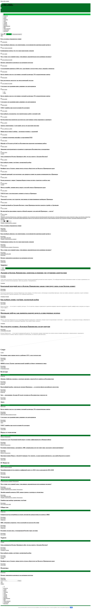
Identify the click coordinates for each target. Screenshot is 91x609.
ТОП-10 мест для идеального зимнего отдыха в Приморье (19, 193)
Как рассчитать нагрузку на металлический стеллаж (17, 80)
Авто (4, 21)
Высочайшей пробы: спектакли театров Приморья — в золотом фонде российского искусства (30, 387)
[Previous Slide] (2, 268)
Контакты (5, 31)
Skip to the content (5, 1)
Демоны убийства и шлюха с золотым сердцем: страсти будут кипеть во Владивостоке (27, 379)
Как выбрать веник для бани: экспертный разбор (16, 162)
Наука (4, 18)
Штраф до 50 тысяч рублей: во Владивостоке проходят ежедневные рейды (24, 143)
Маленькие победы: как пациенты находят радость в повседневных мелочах (30, 313)
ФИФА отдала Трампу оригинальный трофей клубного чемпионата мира (23, 363)
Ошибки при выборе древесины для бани (13, 500)
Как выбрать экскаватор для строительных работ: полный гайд (21, 113)
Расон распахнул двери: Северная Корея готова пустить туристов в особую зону (25, 180)
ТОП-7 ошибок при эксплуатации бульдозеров (15, 108)
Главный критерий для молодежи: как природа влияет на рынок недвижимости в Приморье (29, 174)
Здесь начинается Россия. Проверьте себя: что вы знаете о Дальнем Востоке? (24, 156)
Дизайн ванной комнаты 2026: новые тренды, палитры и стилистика (22, 492)
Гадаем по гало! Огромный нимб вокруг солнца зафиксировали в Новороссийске (26, 439)
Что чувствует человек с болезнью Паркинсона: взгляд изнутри (25, 326)
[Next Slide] (4, 268)
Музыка (5, 24)
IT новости (6, 467)
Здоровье (5, 19)
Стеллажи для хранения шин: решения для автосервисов (18, 86)
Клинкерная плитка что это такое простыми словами (17, 50)
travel (4, 93)
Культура (5, 15)
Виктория (3, 228)
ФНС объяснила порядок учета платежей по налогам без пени (20, 522)
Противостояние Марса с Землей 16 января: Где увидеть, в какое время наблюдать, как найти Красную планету (35, 455)
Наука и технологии (5, 436)
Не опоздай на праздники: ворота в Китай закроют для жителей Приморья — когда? (27, 211)
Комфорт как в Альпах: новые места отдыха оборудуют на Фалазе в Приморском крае (28, 168)
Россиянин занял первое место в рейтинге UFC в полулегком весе (21, 355)
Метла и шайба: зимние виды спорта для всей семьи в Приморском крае (23, 187)
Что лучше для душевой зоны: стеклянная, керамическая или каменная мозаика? (26, 56)
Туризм (5, 22)
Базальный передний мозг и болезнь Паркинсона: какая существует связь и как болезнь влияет (38, 286)
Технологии (16, 247)
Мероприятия (6, 26)
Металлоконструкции (11, 414)
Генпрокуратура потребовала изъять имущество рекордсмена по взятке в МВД (25, 514)
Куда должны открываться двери (11, 39)
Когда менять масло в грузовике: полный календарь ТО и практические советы (25, 74)
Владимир (3, 236)
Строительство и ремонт (10, 223)
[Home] (4, 14)
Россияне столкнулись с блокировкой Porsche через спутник (19, 530)
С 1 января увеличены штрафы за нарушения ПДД (16, 137)
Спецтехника (4, 231)
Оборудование (6, 28)
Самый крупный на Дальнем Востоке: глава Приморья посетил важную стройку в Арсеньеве (30, 205)
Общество (3, 511)
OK (71, 607)
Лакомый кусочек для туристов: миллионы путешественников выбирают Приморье (27, 199)
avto (4, 92)
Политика (3, 255)
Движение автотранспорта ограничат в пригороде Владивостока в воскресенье (25, 149)
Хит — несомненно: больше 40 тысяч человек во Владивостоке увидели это (24, 395)
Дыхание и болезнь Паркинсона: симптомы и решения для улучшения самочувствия (34, 273)
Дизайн (5, 23)
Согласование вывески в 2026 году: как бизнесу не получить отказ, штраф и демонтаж (27, 68)
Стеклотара (6, 29)
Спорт (4, 17)
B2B (4, 27)
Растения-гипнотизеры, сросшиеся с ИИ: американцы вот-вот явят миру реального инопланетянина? (32, 447)
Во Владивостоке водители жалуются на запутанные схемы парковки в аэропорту (26, 119)
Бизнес (10, 467)
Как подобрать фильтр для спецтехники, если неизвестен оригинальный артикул (26, 45)
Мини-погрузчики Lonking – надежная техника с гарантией (19, 131)
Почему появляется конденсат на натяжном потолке (17, 62)
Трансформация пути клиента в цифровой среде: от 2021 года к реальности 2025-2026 (27, 470)
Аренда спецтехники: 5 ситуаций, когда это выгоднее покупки (20, 125)
